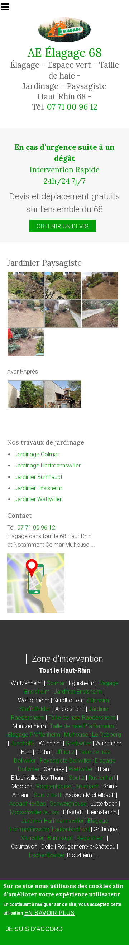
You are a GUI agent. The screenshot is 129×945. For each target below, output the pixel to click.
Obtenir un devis (63, 226)
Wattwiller (80, 769)
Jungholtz (22, 743)
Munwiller (32, 838)
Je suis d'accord (34, 929)
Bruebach (87, 786)
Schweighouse (68, 803)
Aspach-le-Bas (27, 803)
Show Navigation (8, 9)
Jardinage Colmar (36, 454)
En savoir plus (49, 913)
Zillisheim (97, 700)
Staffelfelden (35, 709)
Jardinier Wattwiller (38, 499)
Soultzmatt (47, 795)
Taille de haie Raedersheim (81, 717)
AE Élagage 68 (65, 52)
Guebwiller (78, 743)
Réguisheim (91, 838)
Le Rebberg (106, 734)
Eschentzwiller (46, 855)
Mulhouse (76, 734)
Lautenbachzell (71, 829)
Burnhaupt (60, 838)
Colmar (56, 683)
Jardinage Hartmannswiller (47, 465)
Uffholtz (65, 752)
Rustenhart (102, 777)
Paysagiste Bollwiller (65, 760)
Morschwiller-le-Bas (34, 812)
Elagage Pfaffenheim (34, 734)
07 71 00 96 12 (72, 106)
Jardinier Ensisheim (38, 488)
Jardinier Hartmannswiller (52, 820)
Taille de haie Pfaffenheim (82, 726)
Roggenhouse (53, 786)
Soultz (77, 777)
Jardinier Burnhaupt (38, 477)
